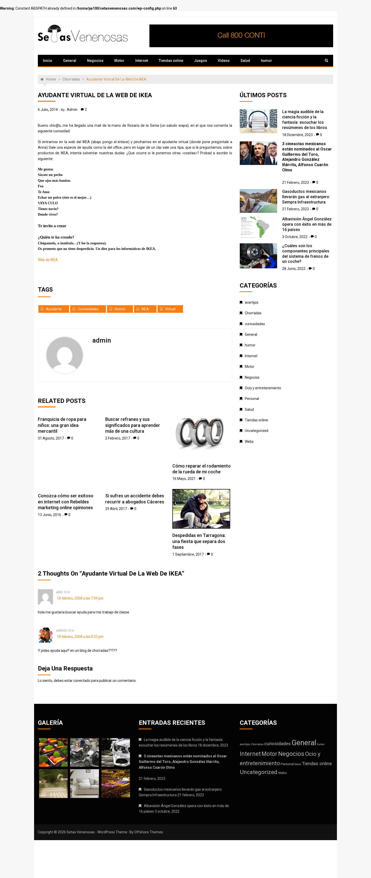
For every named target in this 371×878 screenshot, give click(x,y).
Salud (245, 61)
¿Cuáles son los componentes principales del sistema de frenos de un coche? (305, 253)
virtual (170, 309)
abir (59, 592)
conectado (81, 681)
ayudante (54, 309)
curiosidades (88, 309)
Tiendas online (171, 61)
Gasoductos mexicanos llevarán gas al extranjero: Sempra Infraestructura (306, 196)
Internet (141, 61)
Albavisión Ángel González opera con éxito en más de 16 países (307, 224)
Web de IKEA (48, 260)
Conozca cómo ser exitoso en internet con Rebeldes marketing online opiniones (65, 501)
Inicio (47, 61)
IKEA (145, 309)
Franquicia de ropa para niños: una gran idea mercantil (62, 425)
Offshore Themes (148, 832)
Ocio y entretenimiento (263, 388)
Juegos (200, 61)
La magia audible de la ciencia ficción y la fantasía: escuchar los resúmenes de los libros (304, 119)
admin (72, 110)
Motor (119, 61)
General (69, 61)
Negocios (95, 61)
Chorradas (253, 313)
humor (266, 61)
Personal (252, 399)
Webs (249, 442)
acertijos (251, 302)
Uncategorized (256, 431)
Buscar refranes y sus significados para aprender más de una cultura (132, 425)
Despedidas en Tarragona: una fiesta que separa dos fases (199, 541)
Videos (224, 61)
